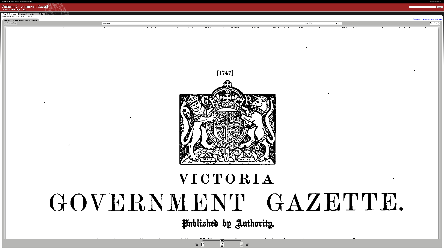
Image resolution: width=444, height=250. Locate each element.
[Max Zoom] (241, 244)
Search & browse (9, 14)
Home (4, 16)
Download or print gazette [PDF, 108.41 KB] (428, 19)
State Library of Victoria (7, 1)
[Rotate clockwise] (196, 244)
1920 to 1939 (10, 16)
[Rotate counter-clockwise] (247, 244)
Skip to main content (435, 1)
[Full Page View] (202, 244)
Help (41, 14)
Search (440, 7)
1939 (17, 16)
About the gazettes (27, 14)
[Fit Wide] (222, 244)
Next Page (433, 23)
